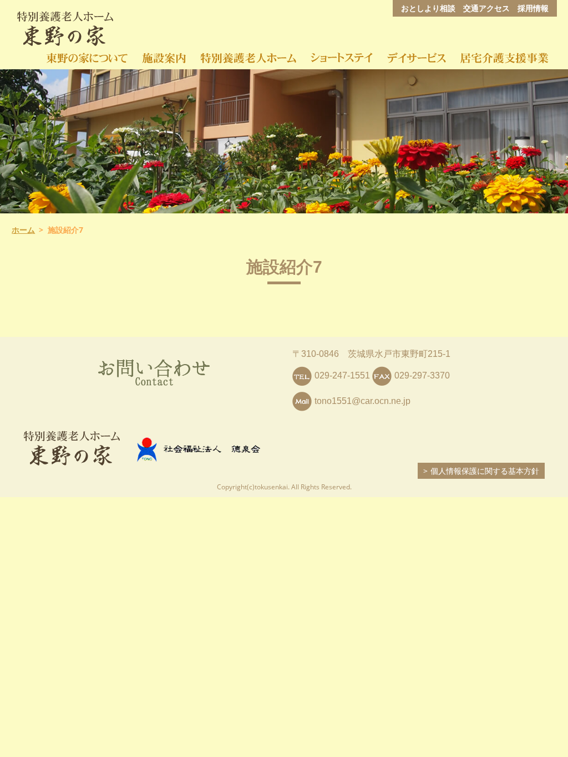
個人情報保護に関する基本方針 (484, 471)
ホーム (23, 229)
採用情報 (533, 8)
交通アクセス (486, 8)
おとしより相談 (428, 8)
